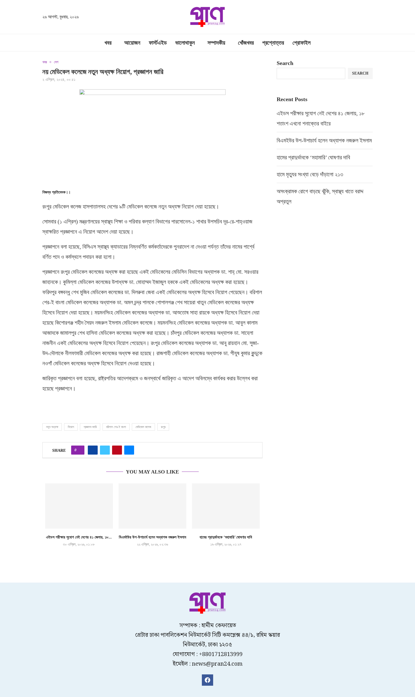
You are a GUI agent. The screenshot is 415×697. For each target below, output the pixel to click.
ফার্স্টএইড (158, 43)
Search (285, 63)
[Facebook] (207, 680)
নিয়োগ (71, 427)
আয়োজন (132, 43)
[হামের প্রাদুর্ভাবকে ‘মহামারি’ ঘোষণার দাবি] (226, 506)
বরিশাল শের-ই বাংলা (116, 427)
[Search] (370, 17)
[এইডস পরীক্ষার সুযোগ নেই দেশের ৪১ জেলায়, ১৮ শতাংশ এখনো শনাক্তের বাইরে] (79, 506)
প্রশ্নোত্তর (273, 43)
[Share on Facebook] (93, 450)
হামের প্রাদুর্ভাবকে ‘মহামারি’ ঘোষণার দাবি (226, 537)
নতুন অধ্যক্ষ (52, 427)
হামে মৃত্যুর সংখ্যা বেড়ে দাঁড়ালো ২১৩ (311, 174)
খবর (108, 43)
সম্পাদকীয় (216, 43)
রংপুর (163, 427)
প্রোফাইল (301, 43)
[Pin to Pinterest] (117, 450)
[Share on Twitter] (105, 450)
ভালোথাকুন (185, 43)
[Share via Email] (129, 450)
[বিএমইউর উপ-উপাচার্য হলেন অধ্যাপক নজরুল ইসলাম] (152, 506)
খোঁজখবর (246, 43)
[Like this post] (79, 450)
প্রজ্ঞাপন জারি (90, 427)
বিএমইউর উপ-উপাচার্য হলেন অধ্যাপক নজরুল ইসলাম (152, 537)
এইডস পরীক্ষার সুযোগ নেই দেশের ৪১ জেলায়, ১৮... (79, 537)
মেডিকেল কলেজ (143, 427)
